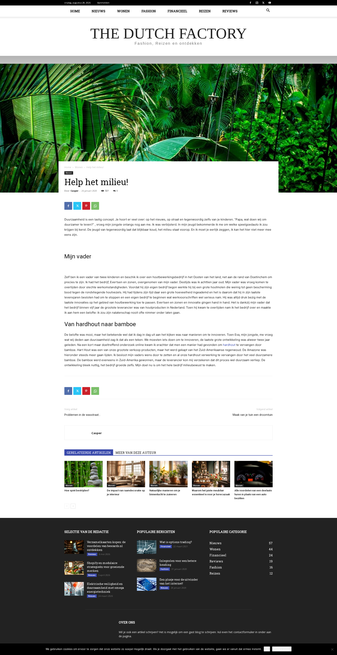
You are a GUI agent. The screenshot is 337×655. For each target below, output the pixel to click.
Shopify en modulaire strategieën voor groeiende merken (105, 567)
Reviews (230, 11)
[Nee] (332, 649)
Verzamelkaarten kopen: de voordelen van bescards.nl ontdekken (106, 546)
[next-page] (73, 506)
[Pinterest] (86, 206)
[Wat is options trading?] (146, 547)
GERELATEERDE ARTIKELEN (89, 453)
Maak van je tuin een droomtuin (253, 415)
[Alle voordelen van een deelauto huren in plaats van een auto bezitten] (253, 474)
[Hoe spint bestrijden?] (83, 474)
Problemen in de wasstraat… (82, 415)
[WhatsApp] (95, 206)
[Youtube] (270, 2)
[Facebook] (250, 2)
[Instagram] (257, 2)
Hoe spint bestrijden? (76, 490)
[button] (268, 11)
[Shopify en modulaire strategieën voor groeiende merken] (74, 568)
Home (75, 11)
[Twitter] (263, 2)
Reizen (205, 11)
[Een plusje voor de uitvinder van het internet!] (146, 584)
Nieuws (98, 11)
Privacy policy (282, 649)
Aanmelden (103, 2)
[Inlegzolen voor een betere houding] (146, 565)
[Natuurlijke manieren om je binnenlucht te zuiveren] (168, 474)
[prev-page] (66, 506)
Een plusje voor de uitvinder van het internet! (179, 581)
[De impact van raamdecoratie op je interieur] (126, 474)
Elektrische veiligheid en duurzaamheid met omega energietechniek (105, 587)
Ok (267, 649)
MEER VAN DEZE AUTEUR (135, 453)
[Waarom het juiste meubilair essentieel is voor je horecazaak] (211, 474)
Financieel (177, 11)
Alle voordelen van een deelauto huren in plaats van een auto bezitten (253, 494)
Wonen (123, 11)
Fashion (148, 11)
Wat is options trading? (176, 542)
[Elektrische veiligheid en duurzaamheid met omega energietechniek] (74, 589)
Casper (74, 190)
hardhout (229, 345)
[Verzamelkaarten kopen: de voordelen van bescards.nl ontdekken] (74, 547)
